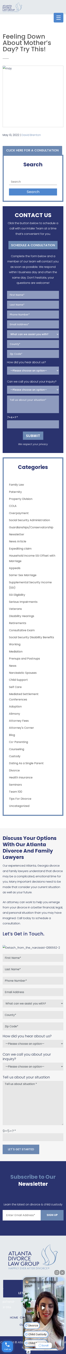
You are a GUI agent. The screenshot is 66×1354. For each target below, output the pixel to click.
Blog (12, 735)
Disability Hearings (21, 616)
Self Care (15, 687)
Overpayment (19, 513)
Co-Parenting (18, 742)
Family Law (16, 485)
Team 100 (15, 792)
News (12, 666)
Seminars (15, 785)
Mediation (16, 652)
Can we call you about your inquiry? (31, 382)
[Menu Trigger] (58, 17)
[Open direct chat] (56, 1272)
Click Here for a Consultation (32, 150)
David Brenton (31, 135)
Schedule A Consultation (33, 245)
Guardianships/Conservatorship (31, 527)
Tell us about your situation (26, 1077)
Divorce (14, 770)
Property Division (20, 499)
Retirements (17, 623)
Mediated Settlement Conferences (24, 696)
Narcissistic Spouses (23, 673)
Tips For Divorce (20, 799)
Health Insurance (21, 777)
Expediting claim (20, 549)
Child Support (18, 680)
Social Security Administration (29, 520)
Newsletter (16, 534)
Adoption (15, 706)
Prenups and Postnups (24, 659)
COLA (13, 506)
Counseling (16, 749)
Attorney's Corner (21, 728)
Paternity (15, 492)
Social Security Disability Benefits (31, 637)
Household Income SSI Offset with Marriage (32, 558)
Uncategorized (19, 806)
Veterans (15, 609)
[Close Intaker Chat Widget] (62, 1272)
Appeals (14, 568)
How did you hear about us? (26, 362)
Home (14, 1318)
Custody (14, 756)
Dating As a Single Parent (26, 763)
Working (14, 644)
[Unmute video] (43, 1307)
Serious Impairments (23, 602)
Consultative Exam (22, 630)
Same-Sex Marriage (22, 575)
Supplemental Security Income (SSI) (30, 585)
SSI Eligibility (17, 595)
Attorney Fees (19, 721)
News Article (17, 541)
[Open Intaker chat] (28, 1352)
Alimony (14, 714)
